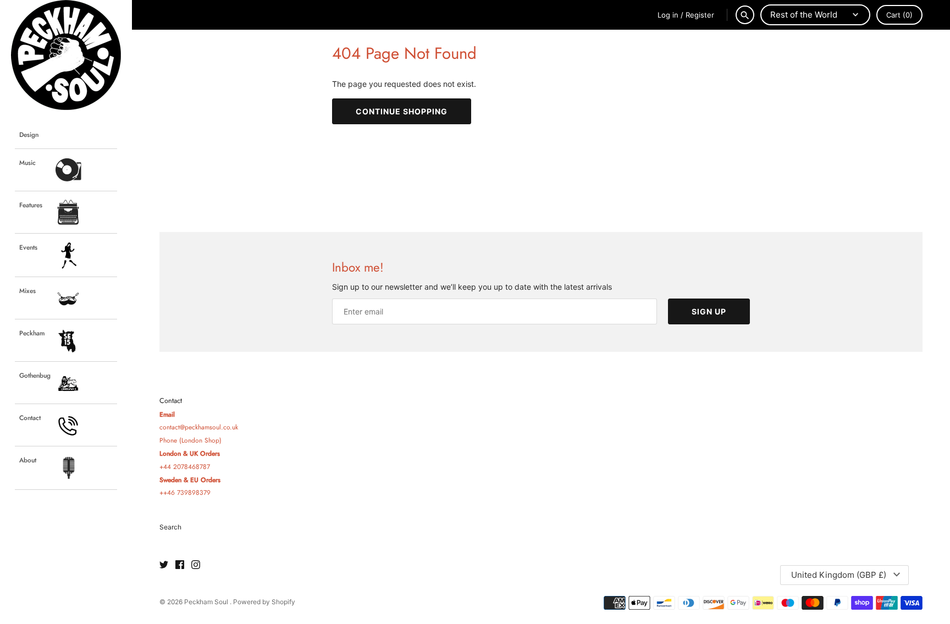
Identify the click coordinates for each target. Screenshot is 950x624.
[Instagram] (195, 565)
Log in (668, 14)
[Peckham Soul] (66, 55)
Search (170, 527)
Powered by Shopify (264, 602)
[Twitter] (163, 565)
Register (700, 14)
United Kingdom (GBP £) (838, 575)
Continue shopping (402, 111)
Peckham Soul (207, 602)
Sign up (709, 311)
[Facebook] (179, 565)
